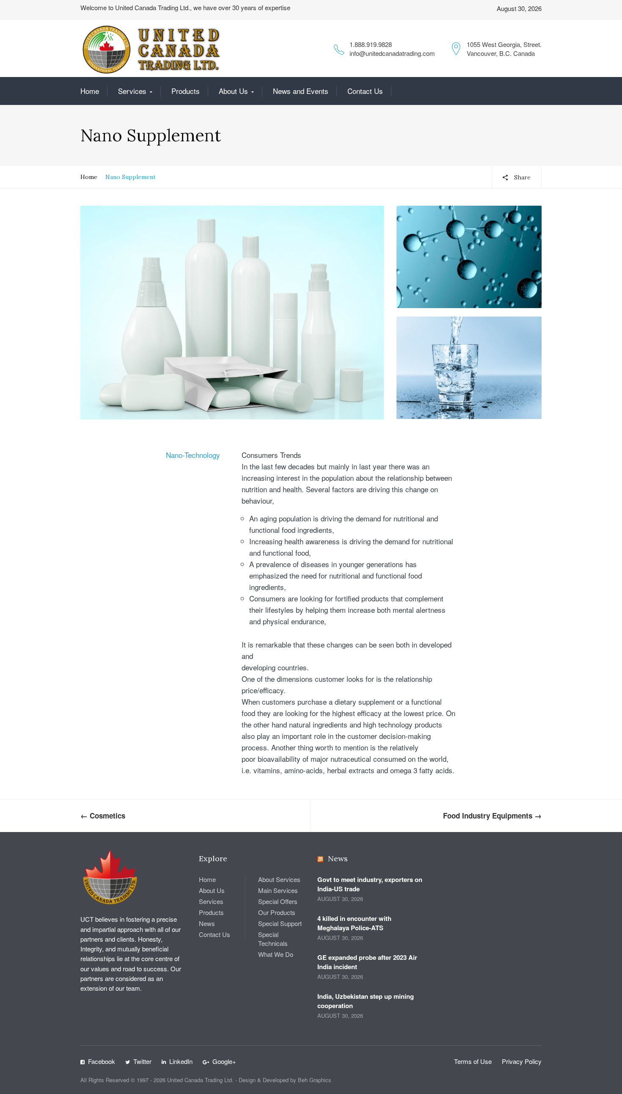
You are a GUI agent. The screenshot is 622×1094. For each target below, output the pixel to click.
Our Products (276, 912)
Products (185, 90)
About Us (233, 90)
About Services (279, 879)
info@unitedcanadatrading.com (392, 53)
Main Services (278, 890)
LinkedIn (181, 1061)
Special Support (280, 923)
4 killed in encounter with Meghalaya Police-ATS (354, 923)
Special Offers (277, 901)
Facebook (101, 1061)
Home (89, 90)
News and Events (300, 90)
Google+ (224, 1061)
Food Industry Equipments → (492, 815)
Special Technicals (273, 939)
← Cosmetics (102, 815)
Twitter (142, 1061)
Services (132, 90)
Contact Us (365, 90)
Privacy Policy (522, 1061)
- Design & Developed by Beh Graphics (283, 1080)
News (207, 923)
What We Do (275, 954)
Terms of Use (473, 1061)
